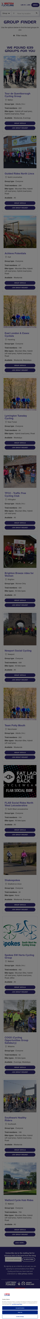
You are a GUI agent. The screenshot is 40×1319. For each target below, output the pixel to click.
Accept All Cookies (20, 1308)
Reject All (20, 1312)
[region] (20, 1303)
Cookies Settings (20, 1316)
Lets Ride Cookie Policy (17, 1304)
